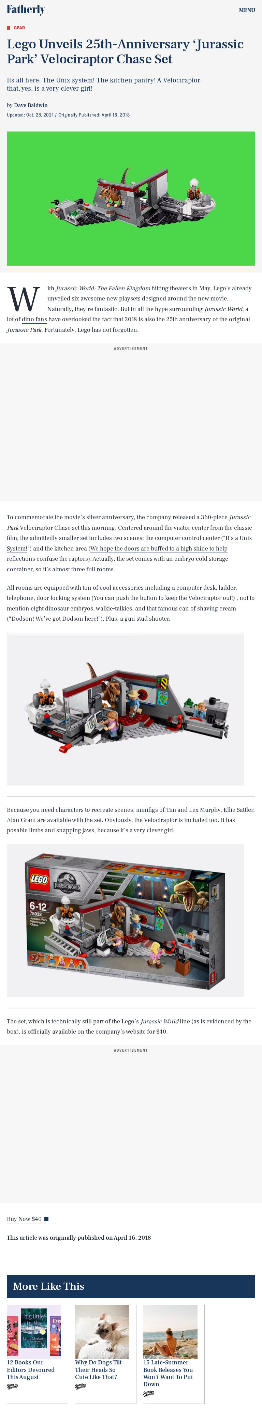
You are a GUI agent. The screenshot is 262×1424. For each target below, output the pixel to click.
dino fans (34, 319)
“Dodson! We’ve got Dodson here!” (55, 619)
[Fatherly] (26, 10)
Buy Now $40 (24, 1219)
